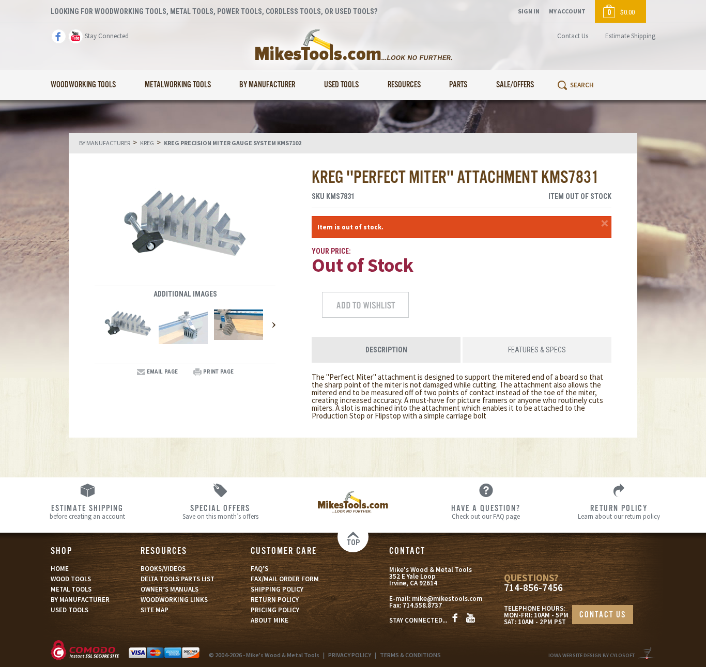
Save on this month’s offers (220, 511)
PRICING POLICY (275, 610)
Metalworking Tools (178, 85)
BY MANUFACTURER (80, 599)
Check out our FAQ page (485, 511)
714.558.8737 (422, 605)
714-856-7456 (533, 588)
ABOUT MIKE (269, 620)
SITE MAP (154, 610)
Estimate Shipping (630, 36)
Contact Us (572, 36)
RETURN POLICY (275, 599)
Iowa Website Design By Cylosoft (591, 655)
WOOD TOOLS (71, 579)
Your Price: (331, 251)
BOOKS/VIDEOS (163, 568)
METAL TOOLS (71, 589)
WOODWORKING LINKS (174, 599)
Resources (404, 85)
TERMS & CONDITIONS (410, 655)
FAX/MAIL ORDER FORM (285, 579)
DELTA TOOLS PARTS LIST (177, 579)
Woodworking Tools (83, 85)
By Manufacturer (267, 85)
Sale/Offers (515, 85)
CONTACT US (602, 615)
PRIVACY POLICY (349, 655)
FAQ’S (259, 568)
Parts (458, 85)
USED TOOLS (69, 610)
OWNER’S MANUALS (169, 589)
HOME (60, 568)
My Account (567, 11)
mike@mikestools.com (447, 598)
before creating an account (87, 511)
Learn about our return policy (619, 511)
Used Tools (341, 85)
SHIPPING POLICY (277, 589)
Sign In (529, 11)
